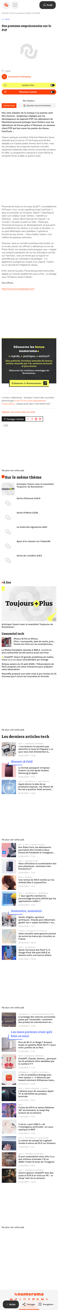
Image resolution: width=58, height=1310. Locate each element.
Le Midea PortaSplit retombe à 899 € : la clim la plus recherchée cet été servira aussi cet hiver (26, 651)
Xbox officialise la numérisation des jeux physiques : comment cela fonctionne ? (37, 866)
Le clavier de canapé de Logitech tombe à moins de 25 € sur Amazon (37, 1141)
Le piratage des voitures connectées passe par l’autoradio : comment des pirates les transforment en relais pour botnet (36, 1019)
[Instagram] (24, 1299)
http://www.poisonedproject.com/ (18, 288)
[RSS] (38, 1299)
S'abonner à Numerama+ (27, 383)
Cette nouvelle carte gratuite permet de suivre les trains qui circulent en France (37, 936)
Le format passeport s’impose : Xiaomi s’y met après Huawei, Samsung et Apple (34, 770)
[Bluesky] (42, 1299)
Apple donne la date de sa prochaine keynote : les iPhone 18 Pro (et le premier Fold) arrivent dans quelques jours (35, 787)
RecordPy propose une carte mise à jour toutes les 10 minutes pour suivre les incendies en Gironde (29, 675)
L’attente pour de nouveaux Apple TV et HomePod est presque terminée (35, 1094)
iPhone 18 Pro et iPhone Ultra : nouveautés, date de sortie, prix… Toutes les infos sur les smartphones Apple (34, 641)
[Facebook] (29, 1299)
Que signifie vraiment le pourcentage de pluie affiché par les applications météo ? (37, 898)
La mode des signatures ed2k (32, 527)
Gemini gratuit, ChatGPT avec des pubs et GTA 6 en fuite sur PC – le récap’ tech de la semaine (35, 1175)
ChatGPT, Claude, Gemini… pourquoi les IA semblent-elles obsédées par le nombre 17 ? (37, 1061)
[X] (20, 1299)
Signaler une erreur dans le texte (18, 412)
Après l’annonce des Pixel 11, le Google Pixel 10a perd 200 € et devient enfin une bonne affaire (34, 952)
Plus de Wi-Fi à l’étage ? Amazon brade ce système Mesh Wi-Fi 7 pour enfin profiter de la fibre (37, 1045)
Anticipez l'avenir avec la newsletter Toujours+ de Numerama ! (35, 485)
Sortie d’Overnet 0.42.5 (28, 498)
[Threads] (46, 1299)
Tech (7, 19)
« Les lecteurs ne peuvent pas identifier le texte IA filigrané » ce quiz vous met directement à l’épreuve (35, 749)
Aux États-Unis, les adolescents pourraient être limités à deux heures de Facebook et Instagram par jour (35, 850)
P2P (6, 425)
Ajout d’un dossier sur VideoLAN (33, 541)
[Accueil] (6, 5)
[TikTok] (15, 1299)
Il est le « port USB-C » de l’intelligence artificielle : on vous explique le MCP (35, 1127)
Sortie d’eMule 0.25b (27, 512)
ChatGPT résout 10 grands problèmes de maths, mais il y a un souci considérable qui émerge (28, 658)
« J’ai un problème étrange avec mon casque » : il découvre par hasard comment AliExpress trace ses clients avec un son (35, 1077)
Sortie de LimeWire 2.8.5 (29, 555)
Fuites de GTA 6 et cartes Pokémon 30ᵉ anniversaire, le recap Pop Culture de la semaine (36, 1110)
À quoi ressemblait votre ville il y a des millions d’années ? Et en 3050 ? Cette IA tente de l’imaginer (36, 1159)
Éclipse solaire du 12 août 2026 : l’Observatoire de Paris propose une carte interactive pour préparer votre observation (28, 667)
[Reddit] (33, 1299)
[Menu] (15, 5)
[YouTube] (11, 1299)
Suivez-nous (9, 105)
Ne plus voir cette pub (13, 470)
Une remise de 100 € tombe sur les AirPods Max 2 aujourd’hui (36, 881)
